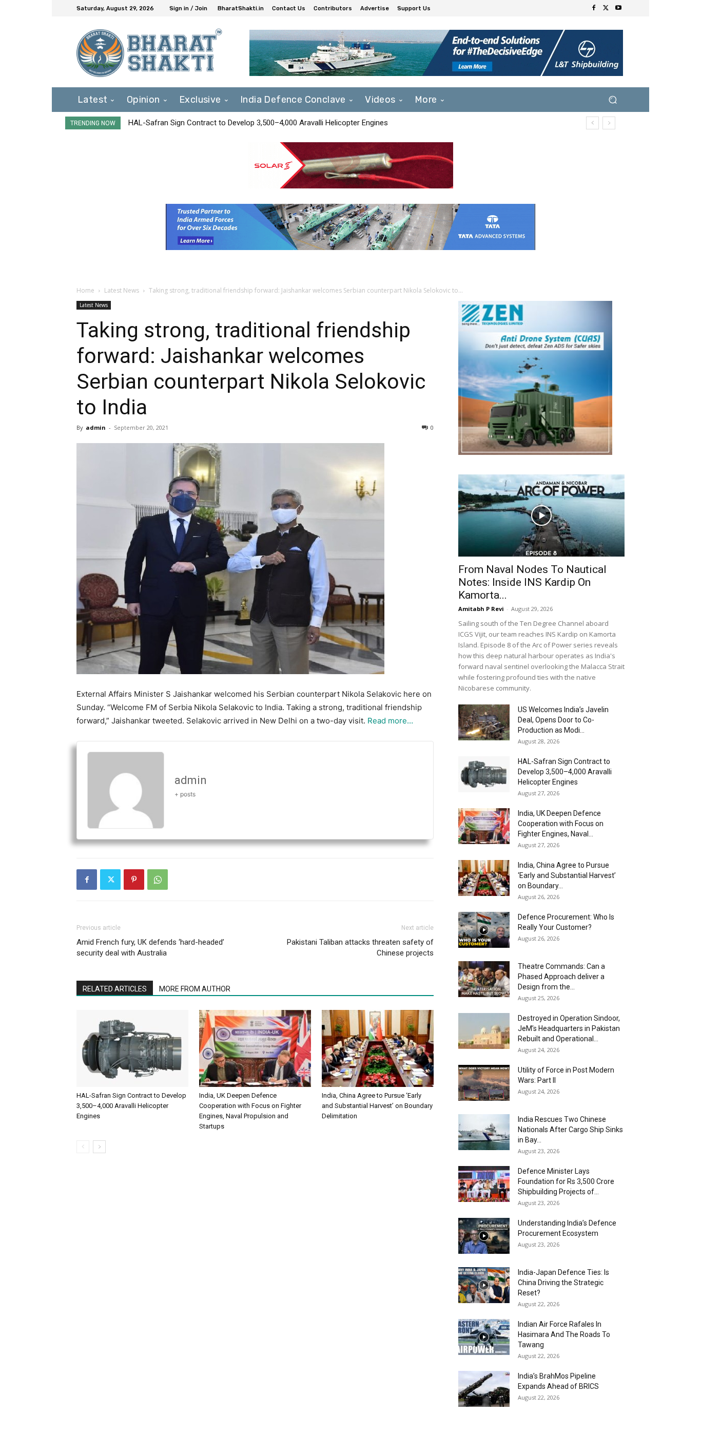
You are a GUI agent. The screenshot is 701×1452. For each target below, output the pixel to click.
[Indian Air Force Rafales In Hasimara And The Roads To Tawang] (484, 1337)
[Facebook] (594, 8)
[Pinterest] (134, 879)
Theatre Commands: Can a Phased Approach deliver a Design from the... (561, 976)
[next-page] (99, 1146)
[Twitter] (606, 8)
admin (96, 427)
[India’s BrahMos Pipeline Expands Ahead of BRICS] (484, 1389)
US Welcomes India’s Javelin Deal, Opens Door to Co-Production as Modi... (563, 719)
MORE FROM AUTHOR (194, 989)
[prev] (592, 123)
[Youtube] (618, 8)
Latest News (121, 290)
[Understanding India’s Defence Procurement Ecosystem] (484, 1236)
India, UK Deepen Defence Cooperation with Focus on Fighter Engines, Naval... (560, 823)
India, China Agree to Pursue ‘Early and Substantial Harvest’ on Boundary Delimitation (377, 1106)
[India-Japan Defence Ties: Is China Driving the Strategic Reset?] (484, 1285)
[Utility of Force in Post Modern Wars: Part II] (484, 1083)
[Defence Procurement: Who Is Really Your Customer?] (484, 930)
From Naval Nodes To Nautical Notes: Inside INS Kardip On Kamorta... (532, 582)
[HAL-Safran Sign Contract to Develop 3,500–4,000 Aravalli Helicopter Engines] (132, 1048)
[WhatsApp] (157, 879)
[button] (612, 99)
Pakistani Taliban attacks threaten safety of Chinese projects (360, 948)
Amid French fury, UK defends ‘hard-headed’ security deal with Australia (150, 948)
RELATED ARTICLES (115, 989)
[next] (608, 123)
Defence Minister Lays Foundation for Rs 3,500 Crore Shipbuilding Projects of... (566, 1181)
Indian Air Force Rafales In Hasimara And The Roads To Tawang (564, 1334)
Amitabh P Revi (481, 609)
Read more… (390, 720)
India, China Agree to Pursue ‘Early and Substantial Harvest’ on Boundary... (567, 875)
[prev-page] (82, 1146)
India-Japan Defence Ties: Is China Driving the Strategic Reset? (563, 1282)
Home (85, 290)
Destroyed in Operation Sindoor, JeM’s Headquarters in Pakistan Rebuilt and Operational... (569, 1028)
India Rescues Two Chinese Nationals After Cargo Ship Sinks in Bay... (570, 1129)
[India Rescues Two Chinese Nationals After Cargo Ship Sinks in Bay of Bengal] (484, 1132)
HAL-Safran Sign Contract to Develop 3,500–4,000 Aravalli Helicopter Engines (258, 122)
